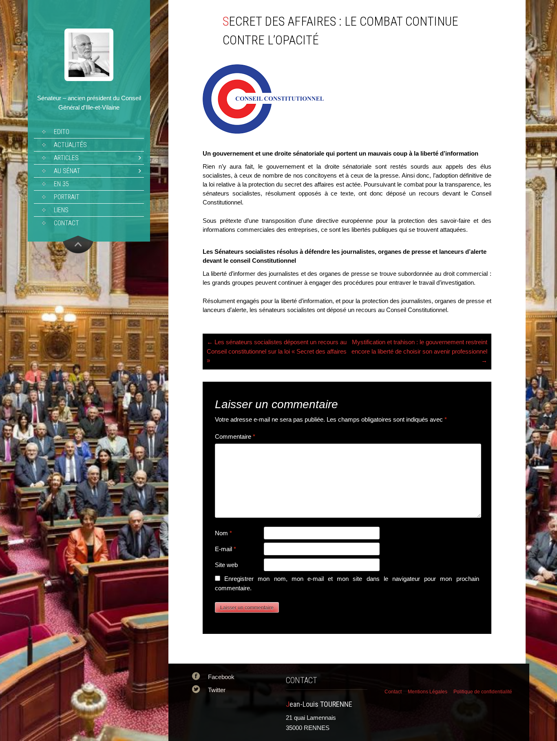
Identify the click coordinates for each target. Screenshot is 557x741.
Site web (226, 564)
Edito (61, 132)
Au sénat (67, 171)
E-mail (225, 548)
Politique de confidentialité (482, 692)
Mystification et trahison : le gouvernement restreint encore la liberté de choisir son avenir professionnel (419, 351)
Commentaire (235, 436)
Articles (66, 158)
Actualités (70, 145)
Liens (61, 210)
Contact (66, 223)
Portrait (67, 197)
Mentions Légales (427, 692)
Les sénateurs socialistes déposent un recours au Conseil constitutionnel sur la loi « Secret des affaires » (277, 351)
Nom (223, 533)
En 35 (61, 184)
